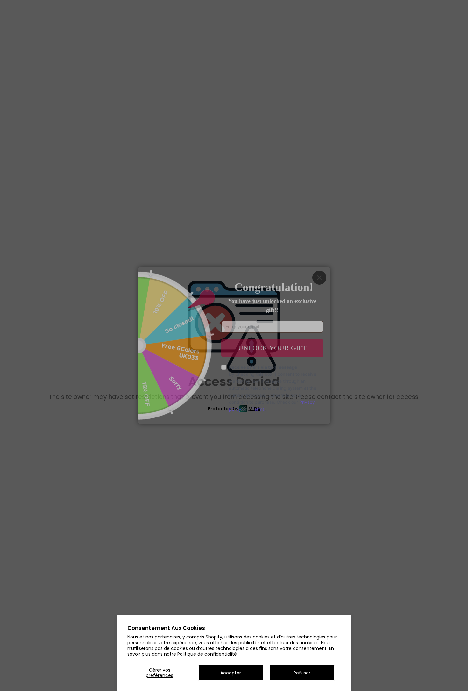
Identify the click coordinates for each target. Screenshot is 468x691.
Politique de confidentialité (207, 654)
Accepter (230, 673)
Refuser (302, 673)
